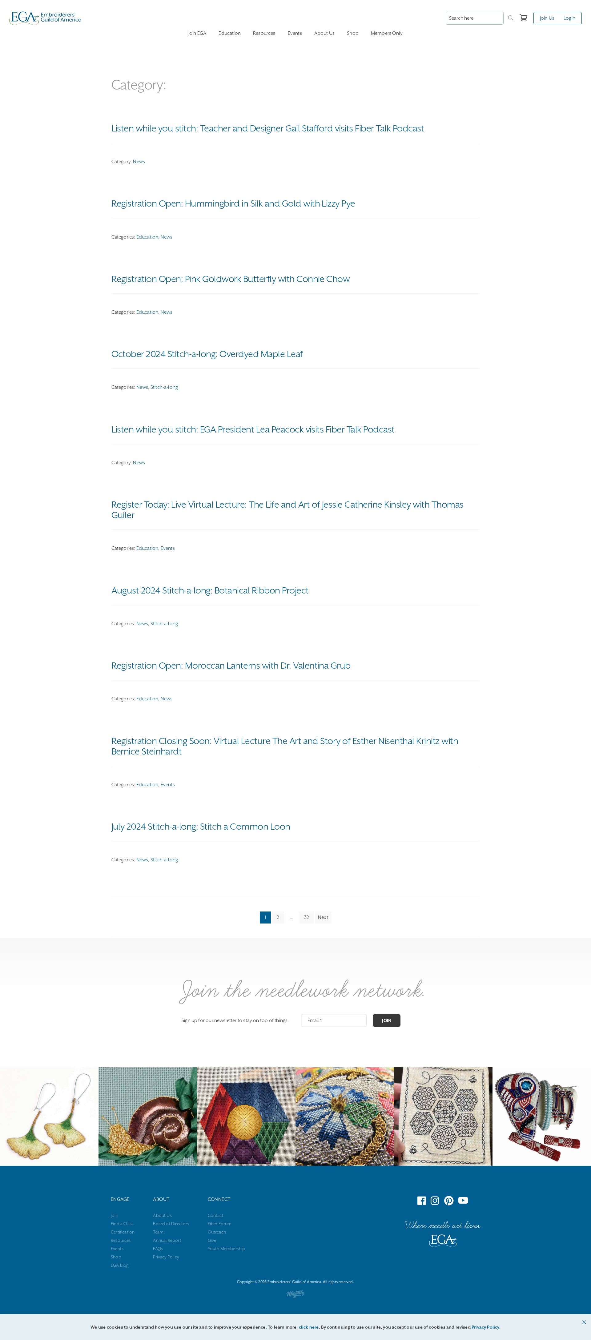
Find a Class (122, 1223)
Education (230, 33)
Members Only (387, 33)
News (139, 161)
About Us (324, 33)
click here (309, 1327)
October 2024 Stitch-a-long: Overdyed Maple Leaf (207, 354)
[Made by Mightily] (295, 1295)
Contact (215, 1215)
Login (569, 18)
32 (306, 917)
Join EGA (197, 33)
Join (386, 1020)
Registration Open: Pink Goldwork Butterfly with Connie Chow (230, 279)
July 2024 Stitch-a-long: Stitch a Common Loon (200, 826)
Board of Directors (171, 1223)
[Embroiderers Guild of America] (45, 18)
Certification (123, 1231)
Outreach (217, 1231)
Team (158, 1231)
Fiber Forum (220, 1223)
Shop (353, 33)
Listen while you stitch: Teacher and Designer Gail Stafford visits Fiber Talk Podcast (267, 128)
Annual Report (167, 1240)
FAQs (158, 1248)
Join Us (547, 18)
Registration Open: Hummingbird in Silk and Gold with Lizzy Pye (233, 203)
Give (212, 1240)
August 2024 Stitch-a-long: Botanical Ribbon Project (210, 590)
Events (295, 33)
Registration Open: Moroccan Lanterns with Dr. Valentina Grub (231, 665)
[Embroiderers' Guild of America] (443, 1242)
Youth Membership (226, 1248)
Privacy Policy (166, 1256)
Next (323, 917)
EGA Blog (119, 1265)
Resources (264, 33)
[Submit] (510, 18)
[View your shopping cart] (523, 18)
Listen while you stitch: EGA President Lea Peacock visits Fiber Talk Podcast (253, 429)
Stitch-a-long (164, 387)
